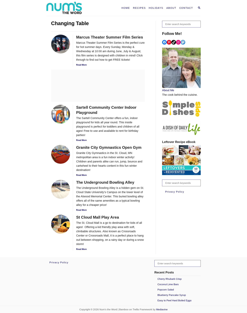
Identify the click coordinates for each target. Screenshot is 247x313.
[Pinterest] (169, 42)
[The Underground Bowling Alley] (60, 189)
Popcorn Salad (165, 289)
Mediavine (162, 309)
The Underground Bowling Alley (105, 182)
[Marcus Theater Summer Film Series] (60, 44)
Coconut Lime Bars (168, 284)
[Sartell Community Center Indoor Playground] (60, 114)
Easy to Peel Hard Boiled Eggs (174, 300)
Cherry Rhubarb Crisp (169, 279)
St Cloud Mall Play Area (97, 217)
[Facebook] (164, 42)
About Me (168, 90)
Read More (81, 65)
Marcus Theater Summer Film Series (109, 37)
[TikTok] (173, 42)
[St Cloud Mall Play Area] (60, 224)
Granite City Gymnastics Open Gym (109, 147)
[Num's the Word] (74, 8)
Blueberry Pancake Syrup (171, 295)
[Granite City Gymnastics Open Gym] (60, 154)
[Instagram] (178, 42)
